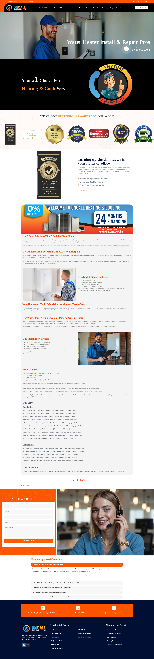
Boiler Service (55, 644)
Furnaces (27, 454)
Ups (33, 432)
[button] (45, 8)
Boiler (24, 423)
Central (24, 460)
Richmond (60, 410)
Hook (30, 432)
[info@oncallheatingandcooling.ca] (114, 608)
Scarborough (41, 410)
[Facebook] (24, 645)
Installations (33, 451)
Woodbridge (80, 471)
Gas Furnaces (111, 637)
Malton (107, 471)
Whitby (77, 410)
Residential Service (44, 8)
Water (24, 419)
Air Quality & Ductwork (58, 641)
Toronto (35, 410)
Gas (23, 432)
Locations (72, 8)
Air (27, 460)
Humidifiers (25, 438)
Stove (26, 432)
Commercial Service (59, 8)
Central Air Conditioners (114, 644)
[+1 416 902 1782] (78, 608)
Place (26, 429)
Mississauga (120, 471)
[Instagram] (28, 645)
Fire (23, 429)
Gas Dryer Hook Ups (84, 637)
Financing (105, 8)
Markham (48, 410)
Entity (78, 641)
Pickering (68, 410)
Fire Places (81, 629)
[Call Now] (126, 48)
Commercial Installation (114, 633)
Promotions (96, 8)
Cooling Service (56, 633)
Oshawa (101, 471)
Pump (27, 426)
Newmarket (57, 471)
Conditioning (32, 460)
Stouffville (45, 471)
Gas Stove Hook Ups (84, 633)
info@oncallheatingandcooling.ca (113, 613)
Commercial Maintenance (114, 630)
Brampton (112, 471)
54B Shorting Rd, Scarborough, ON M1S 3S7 (43, 613)
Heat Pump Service (57, 648)
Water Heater (55, 637)
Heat (23, 426)
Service (29, 410)
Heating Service (56, 630)
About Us (81, 8)
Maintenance (33, 448)
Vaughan (54, 410)
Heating (24, 410)
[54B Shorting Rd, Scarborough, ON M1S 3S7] (43, 608)
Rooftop (24, 457)
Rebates (88, 8)
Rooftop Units (111, 641)
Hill (75, 471)
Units (28, 457)
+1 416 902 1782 (140, 49)
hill (64, 410)
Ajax (73, 410)
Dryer (26, 435)
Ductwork (25, 416)
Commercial (25, 448)
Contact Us (119, 8)
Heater (28, 419)
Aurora (51, 471)
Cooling (24, 413)
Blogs (111, 8)
